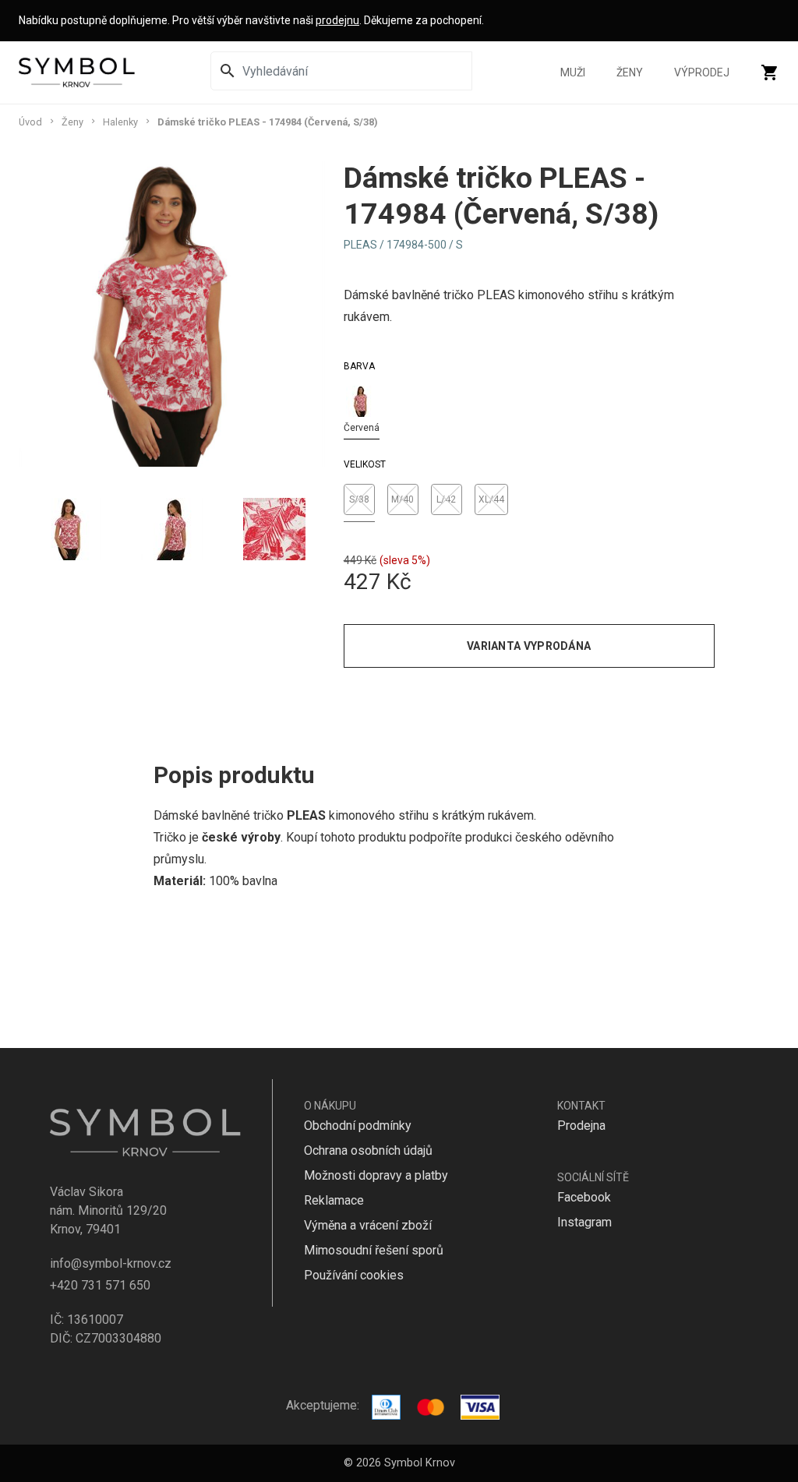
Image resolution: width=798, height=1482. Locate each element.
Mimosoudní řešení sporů (373, 1250)
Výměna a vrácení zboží (368, 1225)
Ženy (629, 72)
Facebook (584, 1197)
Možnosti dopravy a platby (376, 1175)
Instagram (584, 1222)
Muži (572, 72)
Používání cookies (354, 1275)
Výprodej (701, 72)
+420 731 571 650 (100, 1285)
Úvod (30, 122)
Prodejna (581, 1125)
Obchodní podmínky (357, 1125)
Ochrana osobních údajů (368, 1150)
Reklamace (334, 1200)
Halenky (120, 122)
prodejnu (337, 20)
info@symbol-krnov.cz (110, 1263)
